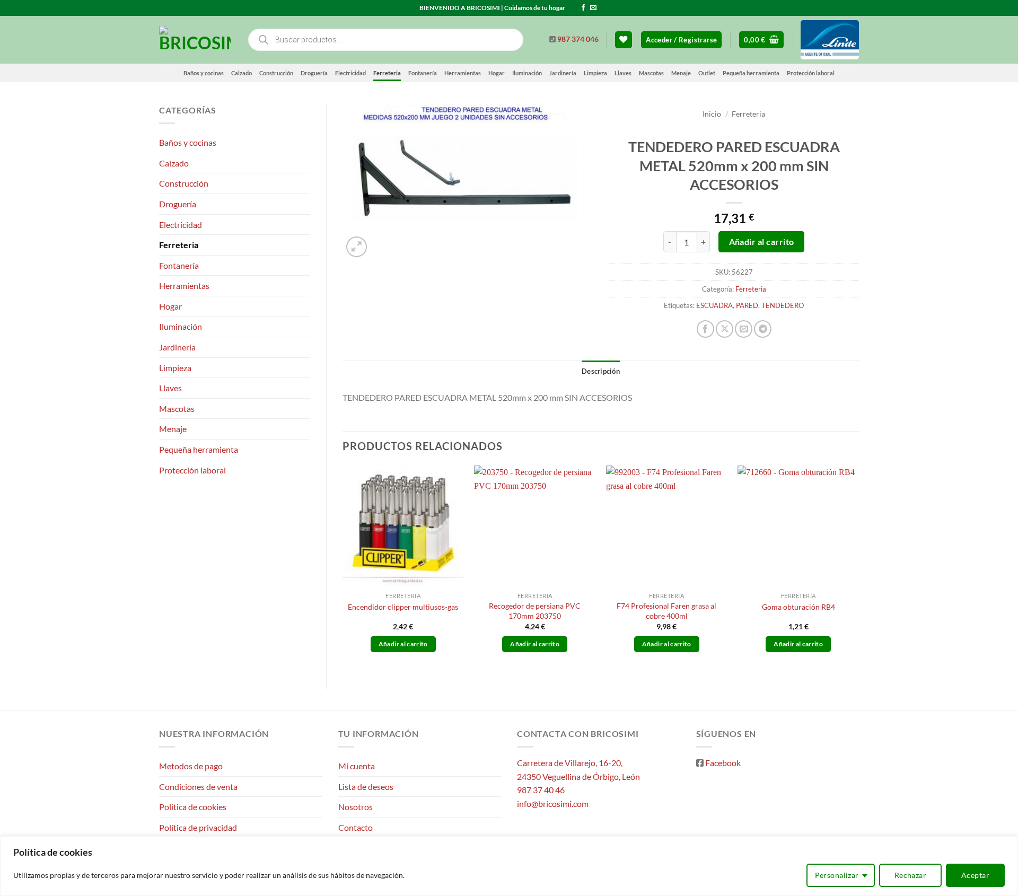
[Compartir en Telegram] (762, 329)
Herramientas (462, 72)
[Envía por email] (743, 329)
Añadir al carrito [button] (403, 643)
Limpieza (595, 72)
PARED (747, 305)
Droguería (314, 72)
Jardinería (562, 72)
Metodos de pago (191, 766)
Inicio (712, 114)
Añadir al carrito (761, 242)
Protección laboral (811, 72)
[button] (681, 40)
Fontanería (422, 72)
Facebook (723, 763)
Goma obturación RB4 (798, 606)
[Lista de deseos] (623, 40)
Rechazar (910, 875)
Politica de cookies (192, 807)
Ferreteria (387, 72)
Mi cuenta (356, 766)
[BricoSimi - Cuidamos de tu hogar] (195, 40)
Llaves (623, 72)
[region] (509, 866)
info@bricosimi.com (553, 803)
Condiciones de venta (198, 786)
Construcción (276, 72)
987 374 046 (578, 39)
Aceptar (975, 875)
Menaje (681, 72)
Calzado (241, 72)
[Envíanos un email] (593, 8)
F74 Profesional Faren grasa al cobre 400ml (666, 610)
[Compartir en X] (724, 329)
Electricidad (350, 72)
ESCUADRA (714, 305)
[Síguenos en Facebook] (583, 8)
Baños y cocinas (203, 72)
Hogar (496, 72)
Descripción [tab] (601, 371)
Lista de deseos (365, 786)
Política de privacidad (198, 827)
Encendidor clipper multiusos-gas (403, 606)
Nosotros (355, 807)
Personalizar (837, 875)
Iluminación (527, 72)
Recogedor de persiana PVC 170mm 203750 (535, 610)
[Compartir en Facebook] (705, 329)
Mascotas (651, 72)
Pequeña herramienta (751, 72)
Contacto (355, 827)
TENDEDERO (782, 305)
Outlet (706, 72)
